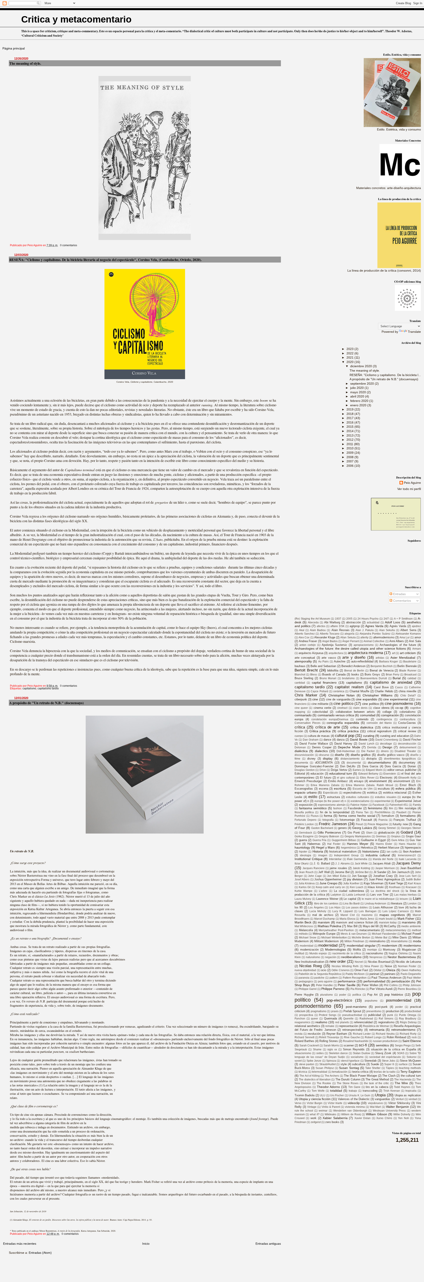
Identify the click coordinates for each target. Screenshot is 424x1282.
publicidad (374, 1015)
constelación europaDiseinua (329, 719)
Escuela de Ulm (363, 788)
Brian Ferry (392, 674)
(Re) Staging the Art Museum (312, 618)
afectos (321, 626)
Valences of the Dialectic (354, 1099)
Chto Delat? (408, 695)
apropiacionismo (364, 645)
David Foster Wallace (313, 743)
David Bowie (358, 739)
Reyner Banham (336, 1033)
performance (347, 981)
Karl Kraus (414, 883)
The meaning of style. (25, 63)
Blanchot (300, 674)
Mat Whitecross (304, 926)
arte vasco (329, 657)
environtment (402, 781)
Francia (383, 820)
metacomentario (369, 930)
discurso (324, 755)
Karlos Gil (305, 887)
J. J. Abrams (342, 863)
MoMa (357, 949)
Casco (399, 687)
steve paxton (306, 1064)
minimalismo (377, 941)
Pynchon (300, 1018)
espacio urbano (306, 792)
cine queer (301, 708)
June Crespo (328, 883)
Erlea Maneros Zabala (325, 785)
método (303, 933)
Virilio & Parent (331, 1107)
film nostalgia (407, 808)
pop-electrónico (339, 1000)
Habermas (313, 843)
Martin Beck (303, 922)
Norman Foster (407, 966)
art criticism (408, 653)
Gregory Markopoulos (357, 836)
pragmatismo (318, 1011)
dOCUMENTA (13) (327, 762)
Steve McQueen (410, 1060)
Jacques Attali (382, 863)
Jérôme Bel (362, 872)
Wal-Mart (375, 1107)
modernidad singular (361, 945)
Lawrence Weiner (327, 898)
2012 (350, 439)
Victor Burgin (314, 1103)
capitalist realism (349, 687)
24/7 (386, 618)
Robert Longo (373, 1037)
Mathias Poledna (329, 926)
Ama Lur (404, 637)
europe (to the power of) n (330, 801)
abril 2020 (357, 396)
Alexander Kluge (324, 637)
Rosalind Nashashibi (355, 1041)
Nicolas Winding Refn (345, 966)
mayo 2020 (358, 392)
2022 (350, 353)
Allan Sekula (348, 637)
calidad (411, 678)
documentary (407, 762)
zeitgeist (316, 1122)
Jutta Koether (351, 883)
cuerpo (299, 736)
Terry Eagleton (410, 1071)
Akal (301, 630)
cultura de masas (319, 735)
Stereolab (370, 1060)
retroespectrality (352, 1029)
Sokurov (411, 1057)
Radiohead (366, 1018)
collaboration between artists (355, 711)
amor (418, 637)
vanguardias (382, 1099)
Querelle (348, 1018)
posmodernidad (398, 1000)
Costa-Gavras (407, 722)
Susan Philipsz (325, 1068)
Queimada (330, 1018)
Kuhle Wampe (303, 891)
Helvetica (367, 847)
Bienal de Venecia (382, 670)
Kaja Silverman (373, 883)
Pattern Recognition (355, 977)
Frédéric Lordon (304, 824)
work (313, 1118)
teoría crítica (360, 1071)
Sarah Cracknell (309, 1045)
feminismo (375, 808)
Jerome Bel (342, 872)
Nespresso (375, 957)
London (412, 903)
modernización (309, 949)
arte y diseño (353, 657)
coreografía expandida (343, 722)
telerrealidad (319, 1071)
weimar (323, 1110)
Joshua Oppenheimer (328, 879)
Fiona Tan (362, 812)
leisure (404, 899)
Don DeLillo (348, 766)
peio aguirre (325, 981)
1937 (338, 618)
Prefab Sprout (352, 1011)
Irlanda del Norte (383, 859)
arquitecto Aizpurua (311, 653)
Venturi (400, 1099)
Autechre (339, 661)
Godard (407, 832)
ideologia (305, 855)
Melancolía (306, 930)
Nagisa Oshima (398, 953)
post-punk (381, 1006)
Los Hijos (335, 907)
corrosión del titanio (379, 723)
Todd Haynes (402, 1087)
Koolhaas (395, 887)
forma (328, 815)
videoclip (354, 1103)
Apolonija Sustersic (334, 645)
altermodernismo (383, 637)
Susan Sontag (349, 1068)
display (328, 758)
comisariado (303, 715)
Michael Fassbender (384, 933)
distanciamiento (350, 758)
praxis (335, 1011)
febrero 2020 (359, 401)
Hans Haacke (407, 844)
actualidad (373, 622)
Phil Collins (391, 985)
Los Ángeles (316, 907)
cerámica (338, 691)
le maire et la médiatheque (378, 899)
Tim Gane (354, 1087)
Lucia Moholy (317, 911)
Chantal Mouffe (359, 691)
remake (329, 1026)
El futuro (325, 777)
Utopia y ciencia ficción (315, 1099)
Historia (317, 851)
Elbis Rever (367, 777)
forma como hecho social (357, 815)
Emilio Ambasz (338, 781)
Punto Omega (407, 1015)
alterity (364, 637)
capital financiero (324, 682)
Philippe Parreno (332, 989)
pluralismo (326, 994)
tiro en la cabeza (377, 1087)
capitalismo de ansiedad (391, 682)
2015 (350, 426)
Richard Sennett (304, 1037)
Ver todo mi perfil (409, 489)
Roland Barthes (304, 1041)
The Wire (401, 1083)
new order (337, 961)
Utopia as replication (408, 1095)
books (355, 674)
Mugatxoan (409, 949)
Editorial (300, 773)
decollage (386, 743)
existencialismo (360, 801)
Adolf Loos (392, 622)
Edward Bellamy (368, 773)
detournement (407, 747)
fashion (337, 808)
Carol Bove (381, 687)
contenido (362, 719)
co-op (399, 707)
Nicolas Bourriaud (379, 961)
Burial (397, 678)
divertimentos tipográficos (400, 758)
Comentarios (401, 600)
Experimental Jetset (408, 801)
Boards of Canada (334, 674)
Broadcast (410, 674)
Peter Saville (347, 985)
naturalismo (313, 957)
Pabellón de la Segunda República (320, 974)
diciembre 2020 (361, 366)
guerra (303, 840)
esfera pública (406, 788)
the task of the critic (376, 1083)
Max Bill (352, 926)
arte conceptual (305, 657)
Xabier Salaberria (335, 1118)
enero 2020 (358, 405)
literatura (396, 903)
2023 (350, 349)
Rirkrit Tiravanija (329, 1037)
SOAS (400, 1053)
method (416, 930)
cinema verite (322, 707)
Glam (369, 832)
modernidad (327, 945)
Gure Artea (397, 840)
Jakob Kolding (361, 868)
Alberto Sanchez (305, 633)
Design (387, 747)
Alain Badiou (318, 630)
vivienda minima (355, 1107)
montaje (372, 949)
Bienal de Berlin (354, 670)
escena (323, 788)
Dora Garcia (370, 766)
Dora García (393, 766)
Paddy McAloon (355, 974)
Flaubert (401, 812)
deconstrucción (407, 743)
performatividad (374, 981)
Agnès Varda (398, 626)
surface (403, 1064)
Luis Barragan (367, 911)
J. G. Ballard (322, 863)
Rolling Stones (328, 1041)
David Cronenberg (386, 739)
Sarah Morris (331, 1045)
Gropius (396, 836)
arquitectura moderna (365, 652)
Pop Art (372, 994)
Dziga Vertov (339, 769)
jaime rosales (338, 868)
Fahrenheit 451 (399, 805)
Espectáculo (330, 792)
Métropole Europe (324, 933)
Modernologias (335, 949)
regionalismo (386, 1022)
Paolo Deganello (411, 974)
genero (342, 828)
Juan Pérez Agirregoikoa (384, 879)
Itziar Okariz (302, 863)
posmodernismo (313, 1006)
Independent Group (346, 855)
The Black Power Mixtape (360, 1075)
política (356, 994)
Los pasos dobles (357, 907)
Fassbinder (355, 808)
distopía (371, 758)
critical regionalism (379, 731)
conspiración (390, 715)
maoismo (367, 915)
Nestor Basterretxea (402, 957)
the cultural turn (411, 1075)
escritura (340, 788)
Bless (313, 674)
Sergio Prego (403, 1045)
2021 (350, 357)
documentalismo (379, 762)
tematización (339, 1071)
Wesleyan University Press (389, 1110)
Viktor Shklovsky (399, 1103)
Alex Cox (304, 637)
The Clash (388, 1075)
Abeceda (313, 622)
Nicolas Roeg (310, 966)
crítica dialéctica (361, 727)
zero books (332, 1122)
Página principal (13, 48)
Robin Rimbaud (396, 1037)
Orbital (377, 970)
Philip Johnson (412, 985)
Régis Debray (408, 1022)
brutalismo (348, 678)
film (391, 808)
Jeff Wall (323, 872)
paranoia (304, 977)
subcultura (358, 1064)
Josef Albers (302, 879)
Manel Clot (348, 915)
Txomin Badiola (304, 1095)
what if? (314, 1114)
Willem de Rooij (351, 1114)
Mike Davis (399, 937)
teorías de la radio (385, 1071)
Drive (323, 770)
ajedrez (416, 626)
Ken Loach (356, 887)
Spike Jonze (314, 1060)
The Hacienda (402, 1079)
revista (299, 1033)
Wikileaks (330, 1114)
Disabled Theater (405, 751)
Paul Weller (414, 977)
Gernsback (305, 832)
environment (378, 781)
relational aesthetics (307, 1026)
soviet (298, 1060)
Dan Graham (310, 739)
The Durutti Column (347, 1079)
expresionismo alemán (332, 805)
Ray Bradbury (407, 1018)
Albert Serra (408, 630)
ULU (322, 1095)
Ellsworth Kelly (407, 777)
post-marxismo (356, 1006)
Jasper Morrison (385, 868)
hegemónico (348, 847)
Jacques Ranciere (314, 868)
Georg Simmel (387, 828)
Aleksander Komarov (408, 633)
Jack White (361, 863)
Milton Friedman (354, 941)
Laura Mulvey (303, 899)
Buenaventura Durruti (373, 678)
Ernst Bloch (408, 785)
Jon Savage (359, 875)
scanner (349, 1045)
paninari (374, 974)
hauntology (302, 847)
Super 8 (389, 1064)
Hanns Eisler (384, 844)
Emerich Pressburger (308, 781)
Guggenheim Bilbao (344, 840)
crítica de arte (327, 727)
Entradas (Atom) (40, 1252)
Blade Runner (407, 670)
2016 (350, 422)
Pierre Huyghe (304, 994)
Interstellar (335, 859)
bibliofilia (332, 670)
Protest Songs (327, 1015)
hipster (303, 851)
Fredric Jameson (333, 824)
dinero (385, 751)
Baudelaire (409, 661)
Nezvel (359, 962)
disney (311, 758)
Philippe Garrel (308, 989)
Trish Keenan (391, 1090)
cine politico (343, 703)
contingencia (384, 719)
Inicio (146, 1243)
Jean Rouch (306, 872)
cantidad (300, 682)
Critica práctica (320, 731)
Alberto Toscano (329, 633)
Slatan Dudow (361, 1053)
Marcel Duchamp (324, 918)
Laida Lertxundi (355, 894)
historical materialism (343, 851)
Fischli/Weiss (382, 812)
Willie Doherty (401, 1114)
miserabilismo (399, 941)
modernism (389, 945)
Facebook (378, 805)
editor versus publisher (401, 769)
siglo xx (332, 1049)
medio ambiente (411, 926)
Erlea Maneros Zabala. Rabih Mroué (369, 785)
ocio (323, 970)
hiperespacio (413, 847)
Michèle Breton (361, 937)
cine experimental (395, 699)
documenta (301, 762)
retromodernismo (403, 1029)
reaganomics (302, 1022)
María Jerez (367, 918)
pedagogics (306, 981)
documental (354, 762)
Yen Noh (403, 1118)
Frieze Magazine (378, 824)
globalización (386, 832)
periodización (401, 981)
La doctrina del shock (385, 891)
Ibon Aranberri (412, 851)
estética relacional (395, 792)
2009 (350, 452)
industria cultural (378, 855)
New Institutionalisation (309, 961)
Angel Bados (330, 641)
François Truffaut (405, 819)
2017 (350, 418)
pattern (333, 977)
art (393, 653)
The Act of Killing (309, 1075)
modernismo (412, 945)
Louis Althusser (383, 907)
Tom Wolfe (318, 1090)
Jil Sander (379, 872)
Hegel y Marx (325, 847)
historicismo (370, 851)
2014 (350, 431)
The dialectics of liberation (314, 1079)
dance (327, 739)
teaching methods (410, 1068)
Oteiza (390, 970)
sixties (320, 1053)
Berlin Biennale (406, 666)
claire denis (360, 708)
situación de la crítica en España (393, 1049)
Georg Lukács (362, 828)
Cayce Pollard (319, 691)
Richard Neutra (385, 1033)
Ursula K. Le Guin (359, 1095)
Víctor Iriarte (335, 1103)
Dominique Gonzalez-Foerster (314, 766)
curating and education (394, 735)
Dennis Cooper (321, 747)
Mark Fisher (406, 918)
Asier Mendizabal (402, 657)
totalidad (336, 1090)
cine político (370, 703)
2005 (349, 618)
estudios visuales (385, 797)
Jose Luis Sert (407, 876)
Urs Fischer (337, 1095)
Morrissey (389, 949)
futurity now (400, 824)
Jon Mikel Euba (336, 876)
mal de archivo (322, 915)
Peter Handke (324, 985)
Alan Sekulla (387, 630)
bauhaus (300, 666)
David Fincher (412, 739)
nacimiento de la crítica (346, 953)
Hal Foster (334, 844)
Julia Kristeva (307, 883)
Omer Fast (361, 970)
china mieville (407, 691)
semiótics (382, 1045)
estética (372, 792)
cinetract (342, 708)
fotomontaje (347, 819)
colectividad (320, 711)
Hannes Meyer (357, 843)
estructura (333, 797)
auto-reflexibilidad (362, 661)
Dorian (412, 766)
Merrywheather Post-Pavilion (336, 930)
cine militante (319, 703)
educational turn (340, 773)
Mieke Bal (381, 937)
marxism (324, 922)
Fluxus (315, 816)
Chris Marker (306, 695)
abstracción (353, 622)
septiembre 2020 (362, 383)
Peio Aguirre (412, 482)
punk (390, 1015)
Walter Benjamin (397, 1106)
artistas (380, 657)
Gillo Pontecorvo (329, 832)
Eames (357, 770)
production (392, 1011)
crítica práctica (348, 731)
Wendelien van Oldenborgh (350, 1110)
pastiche (319, 977)
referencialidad (363, 1022)
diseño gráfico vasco (391, 754)
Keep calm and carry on (330, 887)
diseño (339, 754)
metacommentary (396, 930)
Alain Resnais (340, 630)
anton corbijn (307, 645)
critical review (407, 731)
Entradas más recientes (19, 1243)
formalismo (408, 815)
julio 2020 (357, 388)
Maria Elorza (347, 918)
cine (315, 699)
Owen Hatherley (411, 970)
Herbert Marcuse (388, 847)
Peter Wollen (370, 985)
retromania (376, 1029)
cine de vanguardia (338, 699)
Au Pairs (323, 661)
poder (342, 994)
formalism (388, 815)
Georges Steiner (411, 828)
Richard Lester (362, 1033)
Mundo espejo (318, 953)
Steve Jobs (388, 1060)
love (401, 907)
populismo (371, 1000)
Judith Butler (413, 879)
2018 (350, 414)
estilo (312, 796)
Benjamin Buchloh (382, 666)
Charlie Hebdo (384, 691)
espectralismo (352, 792)
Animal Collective (373, 641)
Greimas (381, 836)
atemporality (303, 661)
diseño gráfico (361, 754)
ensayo (358, 781)
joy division (355, 879)
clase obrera (381, 707)
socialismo (357, 1057)
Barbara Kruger (388, 661)
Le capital (350, 898)
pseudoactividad (352, 1015)
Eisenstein (389, 773)
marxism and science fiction (354, 922)
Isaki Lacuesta (407, 859)
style (344, 1064)
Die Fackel (368, 751)
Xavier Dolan (362, 1118)
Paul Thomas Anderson (386, 977)
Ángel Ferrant (350, 641)
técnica (303, 1071)
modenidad (306, 945)
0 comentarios (68, 245)
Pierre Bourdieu (407, 989)
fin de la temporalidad (335, 812)
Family (417, 805)
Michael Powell (411, 933)
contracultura (407, 719)
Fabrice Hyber (359, 805)
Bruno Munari (328, 678)
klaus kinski (376, 887)
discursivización (304, 755)
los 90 (299, 907)
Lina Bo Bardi (351, 903)
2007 (350, 461)
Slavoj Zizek (383, 1053)
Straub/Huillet (327, 1064)
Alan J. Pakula (365, 630)
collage (387, 711)
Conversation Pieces (307, 723)
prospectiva (306, 1015)
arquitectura (336, 653)
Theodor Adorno (328, 1087)
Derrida (371, 747)
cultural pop (344, 735)
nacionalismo (374, 953)
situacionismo (303, 1053)
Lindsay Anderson (375, 903)
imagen (322, 855)
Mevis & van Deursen (354, 933)
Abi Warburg (332, 622)
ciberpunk (301, 699)
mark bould (385, 918)
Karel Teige (396, 883)
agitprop (355, 626)
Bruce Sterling (304, 678)
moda (417, 941)
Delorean (300, 747)
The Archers (332, 1075)
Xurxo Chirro (384, 1118)
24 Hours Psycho (368, 618)
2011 (350, 444)
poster (399, 1007)
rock (414, 1037)
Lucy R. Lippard (342, 911)
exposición (306, 804)
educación (317, 773)
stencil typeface (350, 1060)
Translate (414, 331)
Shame (317, 1049)
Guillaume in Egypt (373, 840)
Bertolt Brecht (306, 670)
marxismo (409, 922)
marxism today (388, 922)
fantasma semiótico (313, 808)
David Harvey (343, 743)
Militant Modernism (326, 941)
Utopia (380, 1095)
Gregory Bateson (329, 836)
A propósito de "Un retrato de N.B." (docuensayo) (46, 702)
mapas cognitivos (392, 915)
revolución (314, 1033)
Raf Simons (386, 1018)
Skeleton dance (338, 1053)
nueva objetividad (305, 970)
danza (340, 739)
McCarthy (390, 926)
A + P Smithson (403, 618)
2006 (350, 465)
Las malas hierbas (405, 894)
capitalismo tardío (48, 688)
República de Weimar (376, 1026)
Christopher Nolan (341, 695)
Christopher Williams (377, 695)
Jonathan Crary (383, 875)
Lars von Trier (379, 894)
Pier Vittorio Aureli (381, 989)
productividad (413, 1011)
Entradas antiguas (268, 1243)
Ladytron (336, 894)
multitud (299, 953)
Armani (416, 648)
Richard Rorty (408, 1033)
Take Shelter (372, 1068)
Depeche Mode (349, 747)
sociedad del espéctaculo (385, 1057)
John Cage (315, 876)
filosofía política (304, 812)
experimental (382, 801)
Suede (375, 1064)
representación (348, 1026)
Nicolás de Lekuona (408, 961)
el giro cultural (346, 777)
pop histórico (393, 994)
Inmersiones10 (407, 855)
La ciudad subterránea (349, 890)
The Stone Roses (348, 1083)
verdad (413, 1099)
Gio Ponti (354, 832)
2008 (350, 457)
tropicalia (410, 1090)
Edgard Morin (374, 770)
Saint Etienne (411, 1041)
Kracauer (411, 887)
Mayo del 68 (371, 926)
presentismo (373, 1011)
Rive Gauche (352, 1037)
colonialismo (407, 711)
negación (330, 957)
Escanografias (304, 788)
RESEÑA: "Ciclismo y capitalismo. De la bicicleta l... (385, 375)
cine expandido (366, 699)
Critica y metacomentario (76, 19)
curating (368, 735)
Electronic (386, 777)
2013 (350, 435)
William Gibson (376, 1114)
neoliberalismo (351, 957)
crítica (300, 727)
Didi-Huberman (346, 751)
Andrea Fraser (308, 641)
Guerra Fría (319, 840)
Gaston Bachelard (322, 828)
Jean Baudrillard (410, 868)
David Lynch (366, 743)
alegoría (349, 633)
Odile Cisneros (340, 970)
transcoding (370, 1090)
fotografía (328, 820)
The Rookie (324, 1083)
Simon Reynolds (354, 1049)
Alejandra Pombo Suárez (375, 633)
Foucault (366, 819)
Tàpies (390, 1068)
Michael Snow (307, 937)
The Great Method (377, 1079)
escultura (384, 788)
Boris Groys (372, 674)
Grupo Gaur (413, 836)
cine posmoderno (399, 703)
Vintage (311, 1107)
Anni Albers (396, 641)
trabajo (353, 1090)
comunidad (367, 715)
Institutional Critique (309, 859)
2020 (350, 362)
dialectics (321, 751)
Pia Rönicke (357, 989)
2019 (350, 409)
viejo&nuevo (375, 1103)
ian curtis (392, 851)
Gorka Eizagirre (304, 836)
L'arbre (323, 891)
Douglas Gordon (305, 770)
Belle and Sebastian (323, 666)
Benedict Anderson (353, 666)
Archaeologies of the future (398, 645)
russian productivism (385, 1041)
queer (314, 1018)
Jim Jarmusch (401, 872)
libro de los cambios (326, 903)
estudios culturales (357, 797)
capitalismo (29, 688)
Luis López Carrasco (395, 911)
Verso (298, 1103)
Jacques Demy (408, 863)
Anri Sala (415, 641)
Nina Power (371, 966)
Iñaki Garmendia (357, 859)
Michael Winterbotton (334, 937)
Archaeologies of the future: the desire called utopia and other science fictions (350, 648)
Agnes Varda (374, 626)
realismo (321, 1022)
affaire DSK (337, 626)
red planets (342, 1022)
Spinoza (331, 1060)
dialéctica (301, 751)
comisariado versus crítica (336, 715)
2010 (350, 448)
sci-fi (363, 1045)
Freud (359, 824)
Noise (388, 966)
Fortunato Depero (305, 820)
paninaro (389, 974)
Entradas (399, 594)
